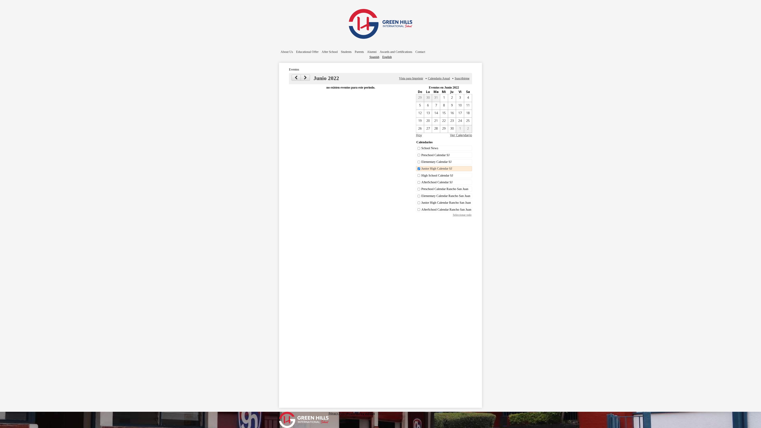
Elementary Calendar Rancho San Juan (445, 196)
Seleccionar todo (462, 214)
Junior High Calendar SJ (436, 168)
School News (429, 148)
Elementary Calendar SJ (436, 161)
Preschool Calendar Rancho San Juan (444, 189)
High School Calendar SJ (437, 175)
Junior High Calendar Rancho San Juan (446, 202)
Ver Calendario (461, 135)
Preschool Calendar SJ (435, 155)
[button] (286, 52)
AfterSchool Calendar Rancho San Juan (446, 209)
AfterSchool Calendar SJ (436, 182)
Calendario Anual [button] (439, 78)
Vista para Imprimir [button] (411, 78)
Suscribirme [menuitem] (462, 78)
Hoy (419, 135)
